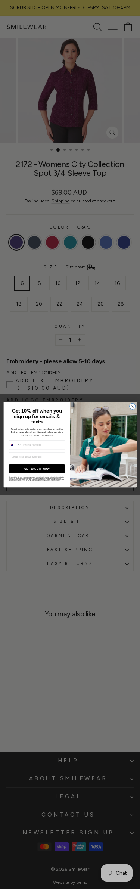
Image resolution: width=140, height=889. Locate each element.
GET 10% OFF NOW (36, 468)
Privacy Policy (51, 480)
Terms (58, 480)
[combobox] (15, 445)
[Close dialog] (132, 406)
